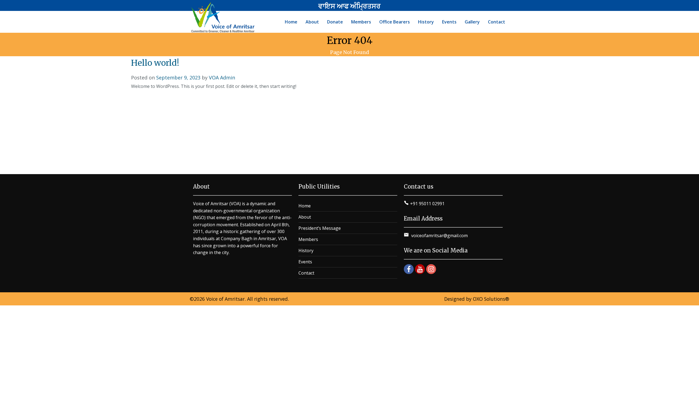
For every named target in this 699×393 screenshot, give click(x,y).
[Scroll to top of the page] (690, 389)
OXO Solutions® (491, 299)
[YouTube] (420, 269)
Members (308, 239)
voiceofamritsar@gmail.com (439, 236)
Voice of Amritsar (225, 299)
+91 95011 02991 (427, 204)
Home (304, 206)
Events (305, 262)
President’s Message (319, 228)
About (304, 217)
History (305, 251)
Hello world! (155, 63)
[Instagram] (431, 269)
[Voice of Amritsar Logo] (223, 17)
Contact (306, 273)
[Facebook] (409, 269)
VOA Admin (222, 77)
